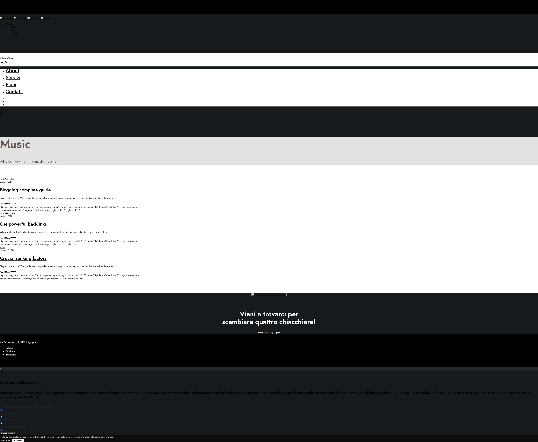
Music (2, 179)
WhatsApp (11, 354)
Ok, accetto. (18, 440)
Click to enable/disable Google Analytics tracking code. (26, 406)
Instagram (10, 348)
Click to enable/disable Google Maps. (18, 420)
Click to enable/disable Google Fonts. (18, 413)
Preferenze (5, 440)
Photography (10, 213)
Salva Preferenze (8, 434)
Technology (10, 179)
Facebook (10, 351)
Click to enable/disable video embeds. (18, 426)
